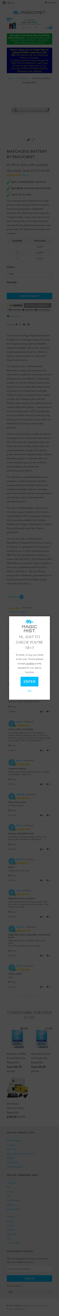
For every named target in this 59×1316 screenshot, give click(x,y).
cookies (30, 663)
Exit (29, 690)
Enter (29, 681)
